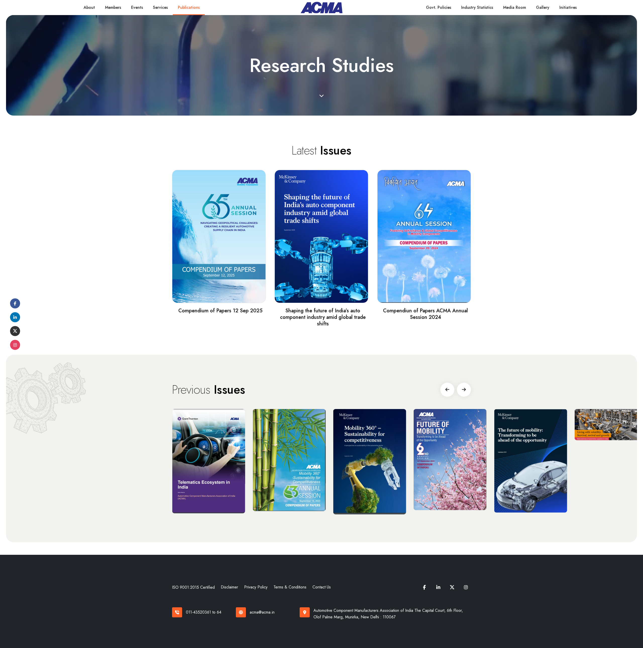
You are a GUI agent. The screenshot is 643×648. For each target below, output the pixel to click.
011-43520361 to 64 (203, 612)
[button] (447, 390)
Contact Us (321, 587)
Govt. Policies (438, 7)
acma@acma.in (262, 612)
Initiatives (568, 7)
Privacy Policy (255, 587)
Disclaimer (229, 587)
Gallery (542, 7)
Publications (189, 7)
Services (160, 7)
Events (137, 7)
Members (113, 7)
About (89, 7)
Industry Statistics (477, 7)
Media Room (514, 7)
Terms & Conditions (290, 587)
